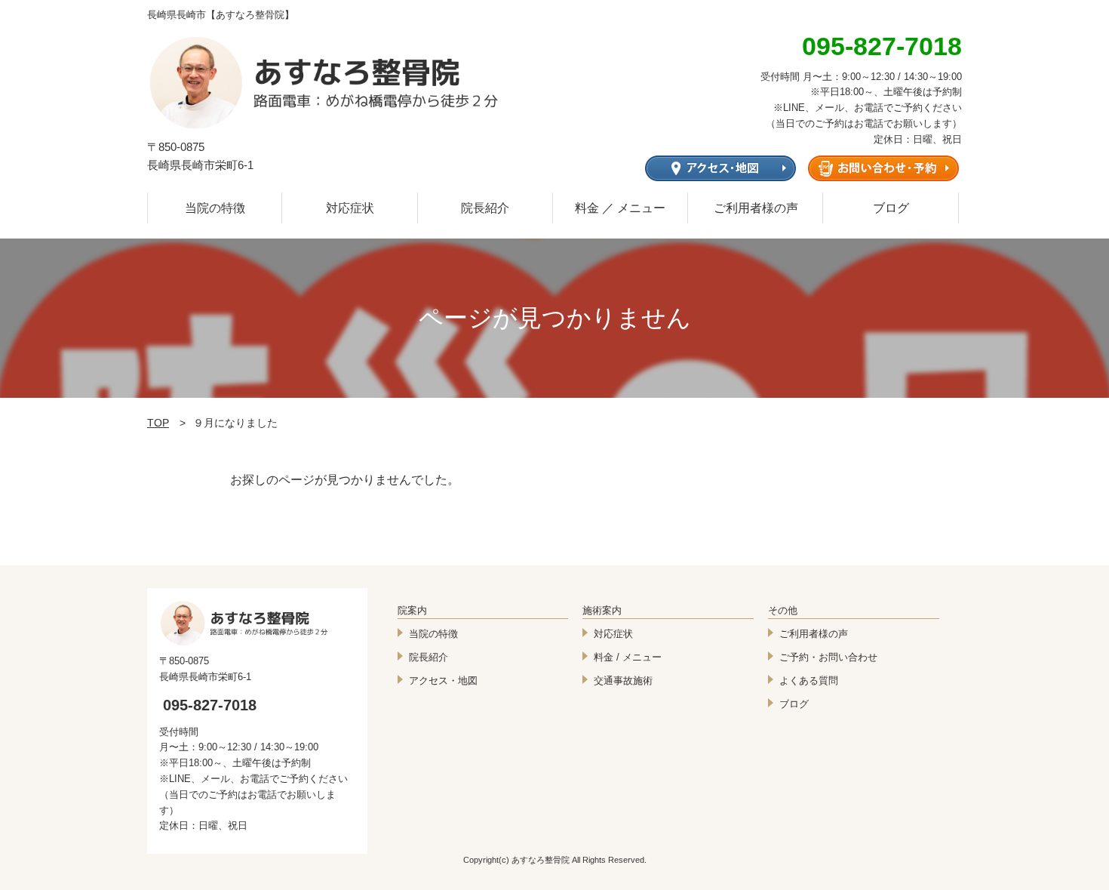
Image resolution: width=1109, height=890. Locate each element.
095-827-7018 (210, 705)
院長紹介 (485, 208)
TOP (158, 423)
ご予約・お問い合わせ (828, 657)
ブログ (891, 208)
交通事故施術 (623, 680)
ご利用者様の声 (756, 208)
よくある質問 (808, 680)
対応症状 (350, 208)
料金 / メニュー (628, 657)
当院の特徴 (215, 208)
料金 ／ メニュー (620, 208)
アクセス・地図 (443, 680)
